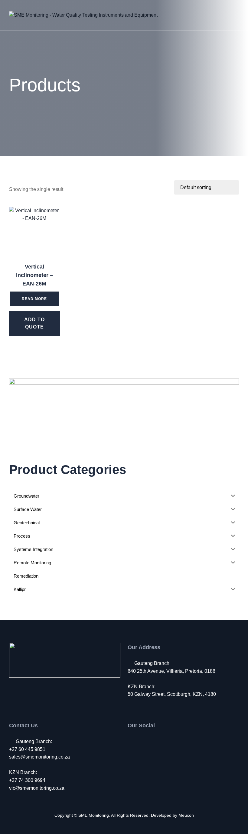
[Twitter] (143, 741)
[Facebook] (131, 741)
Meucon (186, 815)
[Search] (216, 15)
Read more (34, 299)
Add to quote (34, 323)
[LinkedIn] (155, 741)
